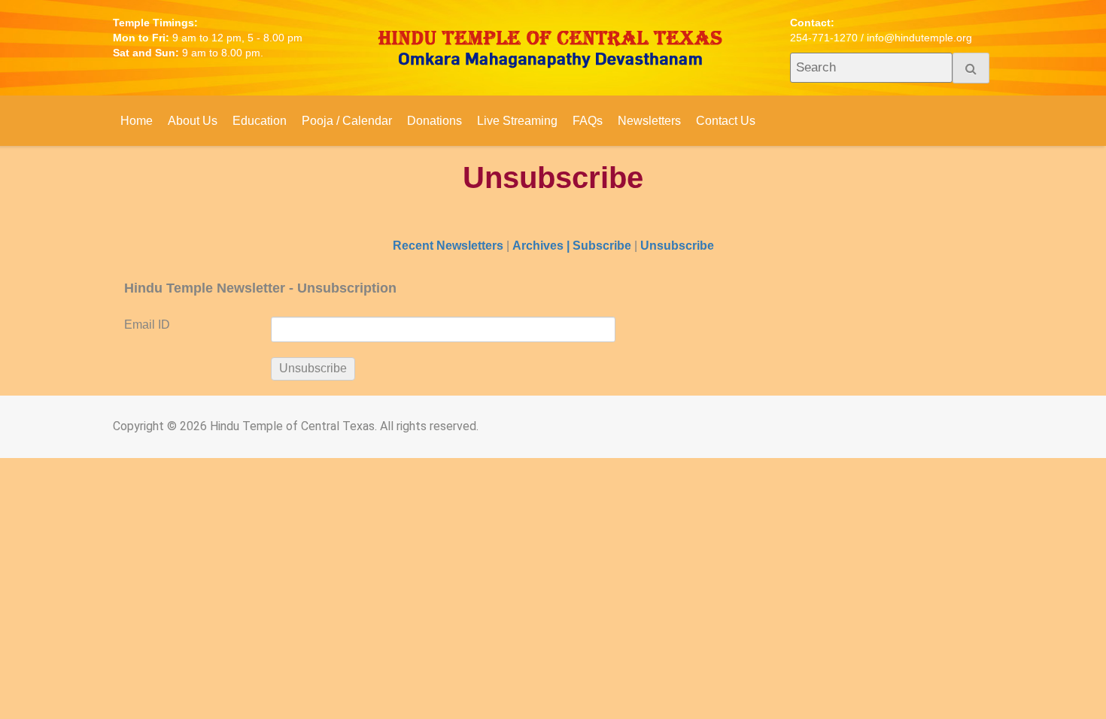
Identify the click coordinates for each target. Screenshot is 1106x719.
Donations (434, 120)
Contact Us (725, 120)
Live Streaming (517, 120)
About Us (192, 120)
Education (259, 120)
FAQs (588, 120)
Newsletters (649, 120)
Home (136, 120)
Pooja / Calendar (347, 120)
